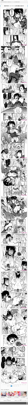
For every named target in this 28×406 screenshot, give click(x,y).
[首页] (27, 398)
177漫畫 (2, 0)
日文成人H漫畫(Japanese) (6, 389)
